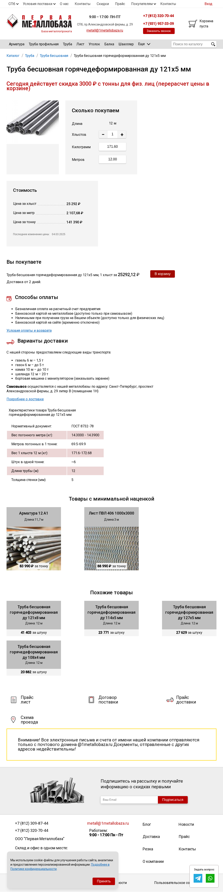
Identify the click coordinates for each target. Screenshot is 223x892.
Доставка (151, 836)
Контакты (83, 4)
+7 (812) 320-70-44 (31, 830)
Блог (147, 824)
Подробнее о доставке (25, 399)
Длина (77, 124)
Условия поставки (37, 4)
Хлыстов (79, 135)
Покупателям (142, 4)
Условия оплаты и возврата (29, 330)
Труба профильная (44, 44)
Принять (104, 881)
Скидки (103, 4)
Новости (186, 824)
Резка (148, 849)
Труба (67, 44)
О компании (153, 861)
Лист (80, 44)
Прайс (120, 4)
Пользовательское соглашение (180, 883)
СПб (11, 4)
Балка (109, 44)
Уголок (94, 44)
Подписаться (172, 800)
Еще (141, 44)
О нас (64, 4)
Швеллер (126, 44)
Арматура (16, 44)
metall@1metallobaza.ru (104, 30)
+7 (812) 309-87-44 (31, 823)
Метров (78, 160)
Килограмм (81, 147)
